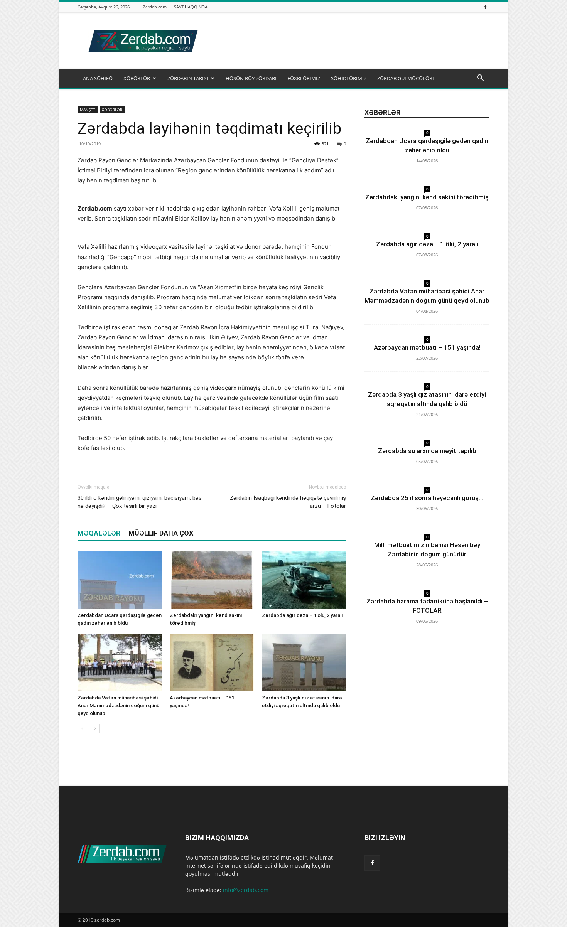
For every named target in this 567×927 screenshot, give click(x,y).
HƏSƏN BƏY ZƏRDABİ (251, 78)
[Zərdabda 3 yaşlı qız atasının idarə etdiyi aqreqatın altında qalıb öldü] (304, 662)
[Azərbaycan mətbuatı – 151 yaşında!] (212, 662)
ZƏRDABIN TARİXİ (187, 78)
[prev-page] (82, 728)
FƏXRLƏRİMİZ (303, 78)
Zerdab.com (155, 7)
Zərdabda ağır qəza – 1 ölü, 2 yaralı (302, 615)
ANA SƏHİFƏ (98, 78)
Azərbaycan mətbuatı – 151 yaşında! (427, 347)
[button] (480, 79)
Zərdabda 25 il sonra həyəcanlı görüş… (427, 498)
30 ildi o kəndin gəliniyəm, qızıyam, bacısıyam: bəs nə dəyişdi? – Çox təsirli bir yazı (140, 501)
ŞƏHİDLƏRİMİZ (348, 78)
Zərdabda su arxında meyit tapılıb (427, 451)
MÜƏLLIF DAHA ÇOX (160, 533)
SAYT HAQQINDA (191, 7)
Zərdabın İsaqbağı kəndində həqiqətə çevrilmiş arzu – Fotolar (288, 501)
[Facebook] (485, 7)
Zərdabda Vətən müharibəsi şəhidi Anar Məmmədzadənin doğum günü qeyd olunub (118, 705)
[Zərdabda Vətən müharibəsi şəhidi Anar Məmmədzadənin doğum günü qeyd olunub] (120, 662)
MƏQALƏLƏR (99, 533)
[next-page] (95, 728)
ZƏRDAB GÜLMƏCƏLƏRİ (405, 78)
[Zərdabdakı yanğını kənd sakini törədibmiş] (212, 580)
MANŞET (87, 109)
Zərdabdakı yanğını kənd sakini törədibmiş (427, 197)
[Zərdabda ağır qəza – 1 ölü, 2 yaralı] (304, 580)
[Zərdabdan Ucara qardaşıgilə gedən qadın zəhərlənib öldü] (120, 580)
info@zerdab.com (245, 889)
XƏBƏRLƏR (136, 78)
